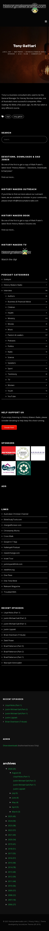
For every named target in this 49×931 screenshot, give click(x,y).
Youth (10, 391)
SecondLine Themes (26, 924)
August (16, 773)
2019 (12, 844)
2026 (12, 769)
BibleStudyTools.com (13, 519)
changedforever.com (12, 525)
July (15, 793)
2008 (12, 895)
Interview (8, 290)
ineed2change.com (12, 553)
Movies (11, 324)
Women (11, 385)
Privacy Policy (34, 921)
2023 (12, 825)
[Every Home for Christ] (24, 468)
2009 (12, 890)
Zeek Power (9, 640)
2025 (12, 816)
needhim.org (9, 569)
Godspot (7, 279)
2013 (12, 872)
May (15, 802)
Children (11, 307)
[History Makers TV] (16, 251)
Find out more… (8, 177)
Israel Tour (8, 558)
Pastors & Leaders (15, 335)
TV (9, 379)
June (15, 797)
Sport (10, 368)
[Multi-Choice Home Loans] (8, 468)
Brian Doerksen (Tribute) (14, 635)
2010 (12, 886)
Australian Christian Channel (16, 514)
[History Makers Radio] (24, 8)
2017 (12, 853)
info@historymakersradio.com (25, 200)
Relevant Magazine (12, 586)
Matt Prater (18, 52)
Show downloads (10, 745)
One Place (8, 575)
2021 (12, 835)
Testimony (12, 374)
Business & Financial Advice (19, 301)
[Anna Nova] (38, 453)
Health (10, 313)
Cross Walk (8, 536)
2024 (12, 821)
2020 (12, 839)
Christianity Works (12, 530)
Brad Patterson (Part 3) (14, 646)
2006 (12, 904)
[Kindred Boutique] (23, 453)
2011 (12, 881)
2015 (12, 863)
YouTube (12, 396)
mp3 (8, 116)
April (15, 807)
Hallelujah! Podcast (12, 547)
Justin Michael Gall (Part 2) (15, 618)
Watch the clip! (9, 259)
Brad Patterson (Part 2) (14, 651)
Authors (11, 296)
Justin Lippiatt (10, 629)
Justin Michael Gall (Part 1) (15, 624)
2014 (12, 867)
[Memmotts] (8, 453)
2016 (12, 858)
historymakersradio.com (18, 921)
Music (10, 329)
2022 (12, 830)
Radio (10, 352)
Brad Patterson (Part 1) (14, 657)
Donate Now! (9, 427)
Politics (11, 346)
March (16, 811)
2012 (12, 876)
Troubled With (10, 592)
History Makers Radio (13, 285)
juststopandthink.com (13, 564)
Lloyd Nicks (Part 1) (12, 612)
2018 (12, 849)
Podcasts (11, 340)
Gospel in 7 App (10, 542)
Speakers (12, 363)
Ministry (11, 318)
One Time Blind (10, 581)
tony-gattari (18, 116)
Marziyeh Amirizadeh (13, 663)
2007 (12, 900)
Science (11, 357)
